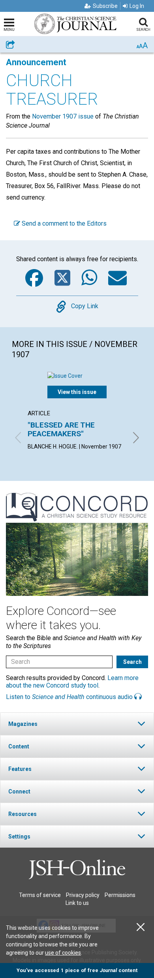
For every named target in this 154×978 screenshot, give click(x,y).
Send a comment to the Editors (63, 223)
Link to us (77, 903)
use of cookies (63, 953)
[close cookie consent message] (140, 927)
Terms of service (40, 895)
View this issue (77, 392)
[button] (77, 724)
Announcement (36, 62)
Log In (137, 6)
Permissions (120, 895)
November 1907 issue (63, 116)
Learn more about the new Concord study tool (72, 681)
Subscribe (105, 6)
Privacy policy (83, 895)
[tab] (77, 724)
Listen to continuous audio (70, 697)
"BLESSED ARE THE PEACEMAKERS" (61, 429)
